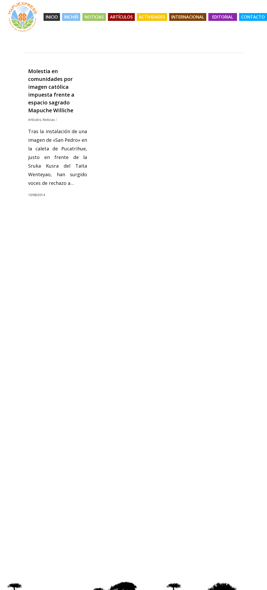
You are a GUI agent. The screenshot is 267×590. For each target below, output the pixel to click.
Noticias (49, 119)
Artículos (34, 119)
